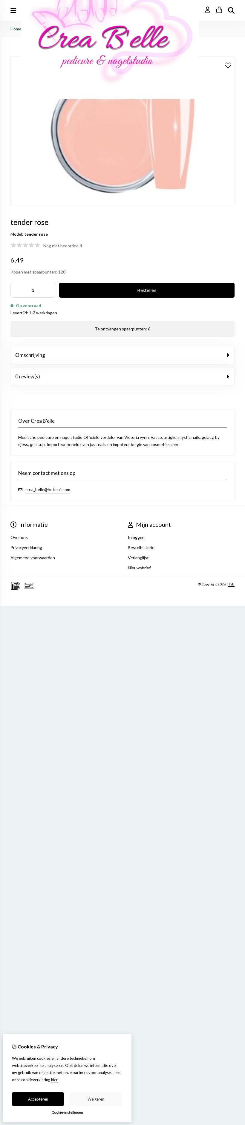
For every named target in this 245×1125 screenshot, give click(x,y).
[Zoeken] (231, 10)
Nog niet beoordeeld (62, 245)
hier (54, 1079)
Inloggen (136, 537)
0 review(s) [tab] (27, 376)
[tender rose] (122, 203)
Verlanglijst (138, 557)
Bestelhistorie (141, 547)
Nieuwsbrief (139, 567)
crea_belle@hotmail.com (47, 489)
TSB (231, 584)
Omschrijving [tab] (30, 355)
